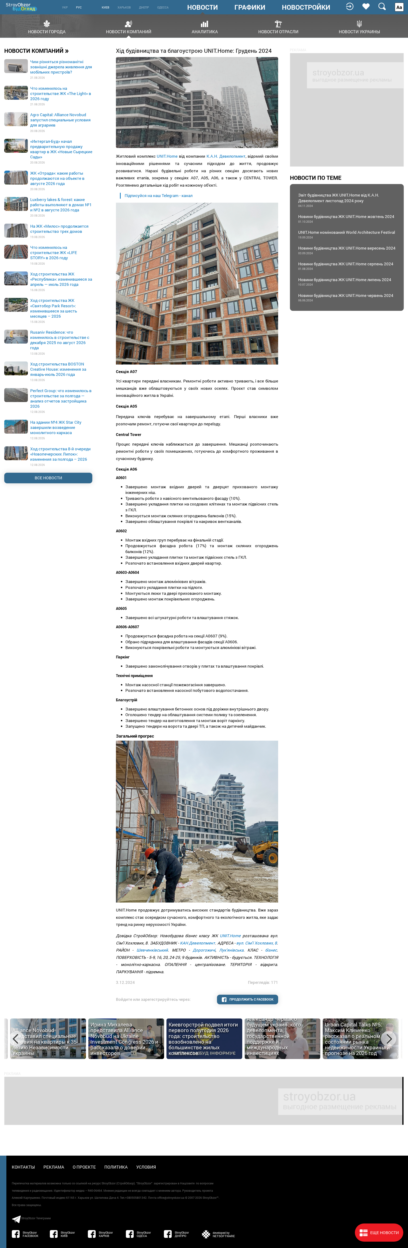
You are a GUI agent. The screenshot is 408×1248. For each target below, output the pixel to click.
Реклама (53, 1167)
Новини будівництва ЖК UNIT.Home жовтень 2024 (346, 218)
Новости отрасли (278, 31)
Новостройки (306, 7)
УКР (65, 7)
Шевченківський (152, 950)
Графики (249, 7)
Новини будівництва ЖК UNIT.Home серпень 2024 (345, 266)
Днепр (144, 7)
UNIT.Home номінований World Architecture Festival (346, 234)
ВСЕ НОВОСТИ (48, 477)
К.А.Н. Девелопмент (226, 156)
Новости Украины (359, 31)
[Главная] (22, 7)
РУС (79, 7)
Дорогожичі (204, 950)
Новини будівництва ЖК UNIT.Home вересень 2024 (346, 250)
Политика (116, 1167)
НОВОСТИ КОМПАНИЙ (36, 50)
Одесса (163, 7)
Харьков (124, 7)
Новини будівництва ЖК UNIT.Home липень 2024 (344, 282)
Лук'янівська (231, 950)
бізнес (271, 950)
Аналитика (205, 31)
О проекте (84, 1167)
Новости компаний (128, 31)
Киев (105, 7)
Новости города (47, 31)
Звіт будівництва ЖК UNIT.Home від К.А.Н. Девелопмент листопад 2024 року (338, 200)
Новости (202, 7)
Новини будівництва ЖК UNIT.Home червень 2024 (345, 297)
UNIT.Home (167, 156)
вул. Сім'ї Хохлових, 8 (256, 943)
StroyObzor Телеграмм (36, 1218)
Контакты (23, 1167)
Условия (146, 1167)
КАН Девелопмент (197, 943)
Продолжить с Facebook (251, 999)
